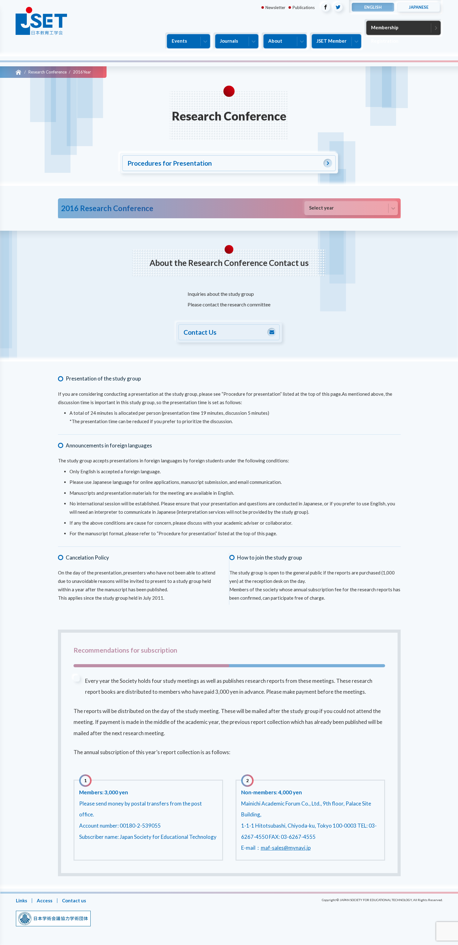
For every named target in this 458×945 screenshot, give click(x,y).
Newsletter (275, 7)
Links (21, 900)
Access (44, 900)
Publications (304, 7)
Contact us (74, 900)
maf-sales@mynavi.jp (285, 848)
